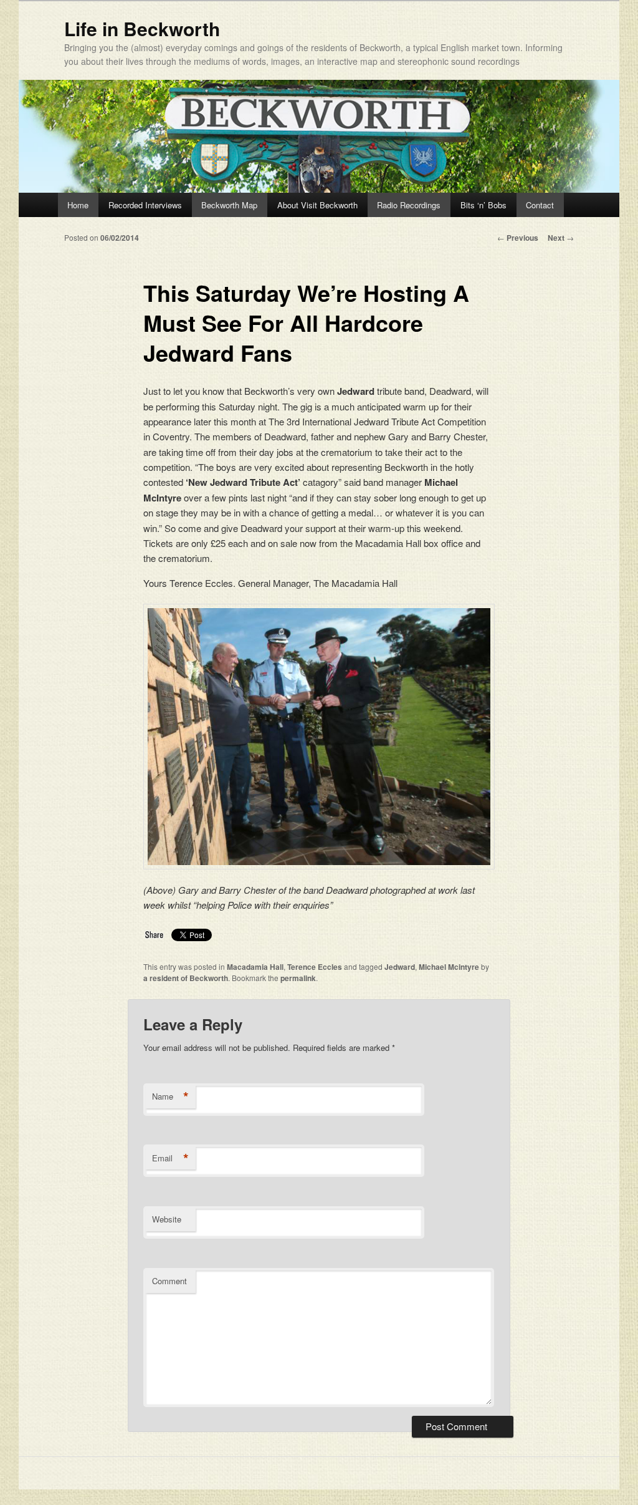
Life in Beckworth (142, 28)
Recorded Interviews (145, 205)
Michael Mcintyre (449, 966)
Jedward (399, 966)
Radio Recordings (408, 205)
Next (561, 237)
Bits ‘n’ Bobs (483, 205)
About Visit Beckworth (317, 205)
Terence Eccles (314, 966)
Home (77, 205)
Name (170, 1096)
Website (166, 1219)
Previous (517, 237)
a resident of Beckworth (185, 978)
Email (170, 1158)
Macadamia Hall (255, 966)
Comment (169, 1281)
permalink (298, 978)
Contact (540, 205)
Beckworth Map (229, 205)
